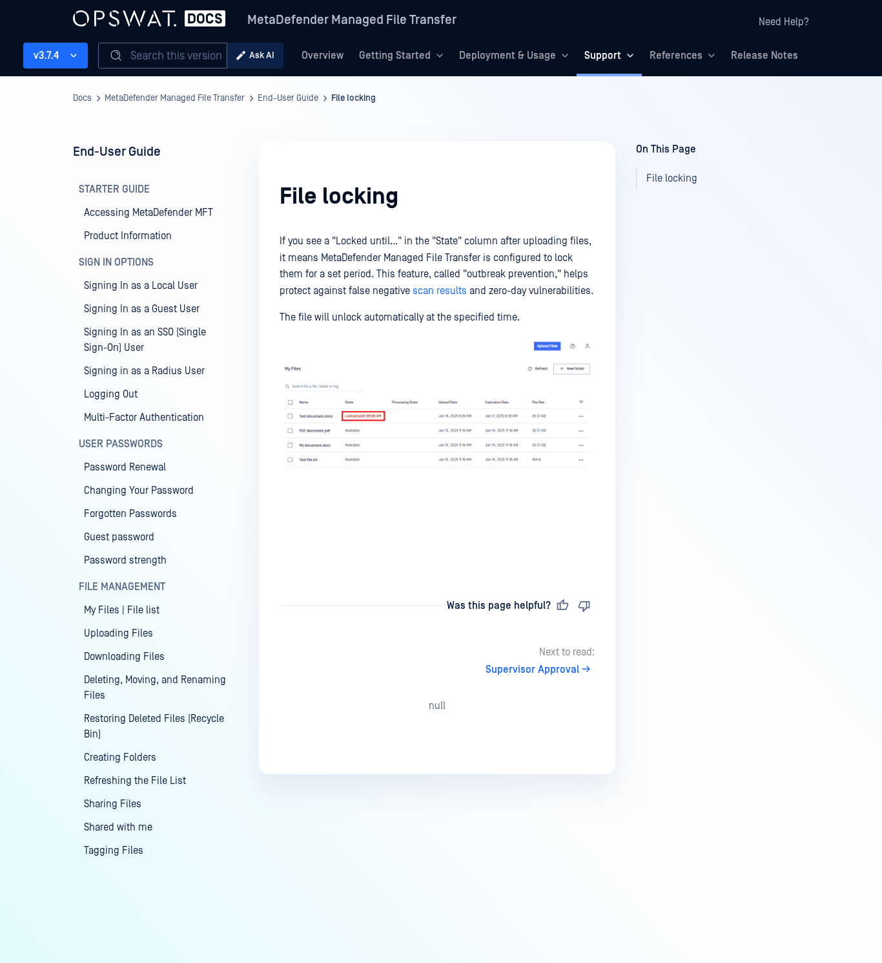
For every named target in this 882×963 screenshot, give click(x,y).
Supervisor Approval (532, 669)
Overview (323, 55)
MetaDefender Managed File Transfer (351, 20)
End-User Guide (288, 98)
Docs (82, 98)
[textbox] (437, 393)
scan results (440, 291)
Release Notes (764, 55)
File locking (353, 98)
